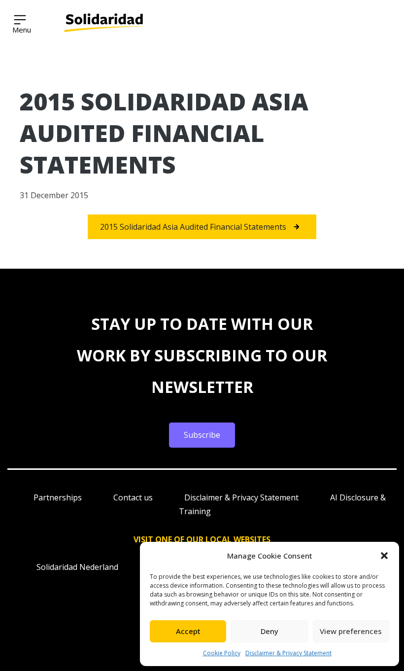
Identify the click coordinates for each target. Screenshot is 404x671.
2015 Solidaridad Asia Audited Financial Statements (193, 226)
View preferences (351, 631)
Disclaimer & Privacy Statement (288, 653)
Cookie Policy (221, 653)
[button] (384, 556)
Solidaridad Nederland (77, 567)
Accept (188, 631)
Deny (269, 631)
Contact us (133, 497)
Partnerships (58, 497)
